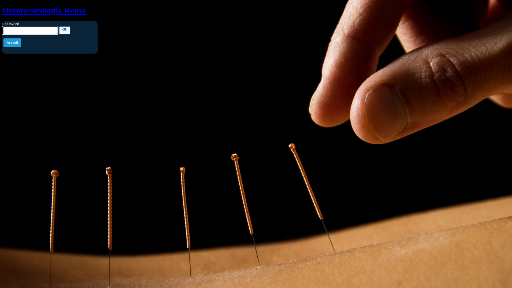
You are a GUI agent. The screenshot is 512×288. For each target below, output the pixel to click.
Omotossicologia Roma (44, 10)
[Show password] (64, 30)
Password (10, 23)
